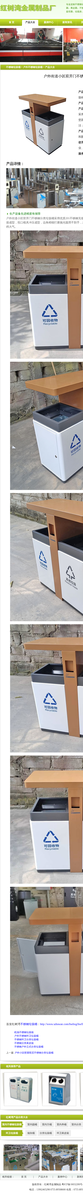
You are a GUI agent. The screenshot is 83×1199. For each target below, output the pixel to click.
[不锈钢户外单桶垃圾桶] (58, 1105)
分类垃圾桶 (46, 1133)
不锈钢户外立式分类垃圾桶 (28, 1046)
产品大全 (30, 22)
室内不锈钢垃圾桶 (12, 1124)
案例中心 (49, 22)
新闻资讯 (67, 22)
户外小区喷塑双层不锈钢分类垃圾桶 (34, 1052)
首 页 (11, 22)
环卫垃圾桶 (12, 1133)
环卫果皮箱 (63, 1133)
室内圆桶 (32, 1124)
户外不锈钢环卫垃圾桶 (26, 1035)
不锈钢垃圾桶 (13, 67)
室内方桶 (47, 1124)
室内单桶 (61, 1124)
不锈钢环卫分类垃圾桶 (26, 1039)
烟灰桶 (31, 1133)
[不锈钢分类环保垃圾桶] (20, 1105)
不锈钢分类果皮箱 (24, 1043)
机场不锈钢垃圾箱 (24, 1032)
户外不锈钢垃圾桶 (33, 67)
